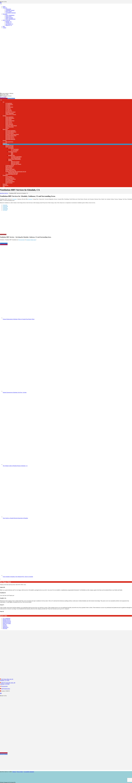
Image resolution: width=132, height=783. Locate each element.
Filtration (10, 160)
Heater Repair (9, 119)
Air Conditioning (6, 618)
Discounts (5, 628)
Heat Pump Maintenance (11, 131)
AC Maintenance (9, 104)
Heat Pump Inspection (10, 139)
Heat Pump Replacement (11, 135)
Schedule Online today (31, 239)
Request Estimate (11, 98)
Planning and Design (10, 169)
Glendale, (15, 199)
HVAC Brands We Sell (11, 170)
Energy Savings (9, 182)
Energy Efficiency (9, 166)
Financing (5, 184)
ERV (12, 153)
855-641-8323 (3, 97)
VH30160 (5, 207)
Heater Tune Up (9, 123)
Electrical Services (9, 145)
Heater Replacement (10, 120)
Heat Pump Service (10, 136)
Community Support (10, 10)
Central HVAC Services (11, 114)
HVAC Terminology (10, 15)
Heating (4, 115)
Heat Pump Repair (10, 133)
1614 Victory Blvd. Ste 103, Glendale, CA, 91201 (6, 680)
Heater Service (9, 121)
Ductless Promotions (10, 181)
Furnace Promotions (10, 177)
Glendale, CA (9, 22)
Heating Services (6, 619)
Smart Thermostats (10, 113)
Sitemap (14, 771)
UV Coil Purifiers (15, 149)
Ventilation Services (12, 151)
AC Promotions (9, 176)
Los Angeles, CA (9, 24)
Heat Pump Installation (10, 130)
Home (4, 6)
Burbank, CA (8, 21)
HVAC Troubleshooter (10, 19)
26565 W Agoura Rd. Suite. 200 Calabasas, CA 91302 (7, 683)
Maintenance (5, 185)
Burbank (30, 199)
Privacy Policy (9, 11)
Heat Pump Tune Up (10, 138)
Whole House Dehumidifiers (14, 159)
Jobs (4, 186)
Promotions (5, 175)
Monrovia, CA (9, 25)
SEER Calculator (9, 17)
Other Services (6, 144)
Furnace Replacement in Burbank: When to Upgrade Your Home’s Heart (18, 319)
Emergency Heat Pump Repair (12, 134)
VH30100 (5, 205)
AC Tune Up (8, 109)
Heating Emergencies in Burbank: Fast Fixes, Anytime (14, 392)
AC (3, 102)
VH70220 (5, 210)
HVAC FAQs (8, 16)
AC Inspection (9, 110)
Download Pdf (3, 234)
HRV (12, 154)
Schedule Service (3, 98)
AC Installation (9, 103)
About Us (5, 7)
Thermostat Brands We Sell (11, 174)
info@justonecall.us (5, 688)
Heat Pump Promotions (11, 179)
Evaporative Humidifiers (16, 156)
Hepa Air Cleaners (15, 162)
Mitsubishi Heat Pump (13, 172)
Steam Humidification (15, 158)
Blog (4, 26)
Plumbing (5, 143)
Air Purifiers (11, 148)
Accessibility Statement (11, 12)
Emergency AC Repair (10, 112)
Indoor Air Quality (10, 146)
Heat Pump (5, 129)
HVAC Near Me (6, 20)
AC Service (8, 108)
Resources (5, 14)
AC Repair (8, 105)
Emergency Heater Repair (11, 125)
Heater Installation (9, 116)
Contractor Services (10, 165)
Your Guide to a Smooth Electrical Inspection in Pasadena (15, 518)
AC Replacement (9, 107)
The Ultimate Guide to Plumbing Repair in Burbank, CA (15, 465)
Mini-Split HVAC (9, 141)
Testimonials (8, 9)
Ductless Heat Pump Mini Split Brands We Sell (16, 171)
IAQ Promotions (9, 180)
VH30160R (5, 208)
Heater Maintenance (10, 118)
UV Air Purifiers (14, 150)
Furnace (7, 128)
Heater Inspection (9, 124)
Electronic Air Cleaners (16, 164)
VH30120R (5, 206)
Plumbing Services (7, 621)
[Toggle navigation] (1, 4)
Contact (4, 27)
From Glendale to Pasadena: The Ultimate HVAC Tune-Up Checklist (18, 576)
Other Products (9, 167)
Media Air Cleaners (15, 161)
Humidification (11, 155)
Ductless (4, 140)
